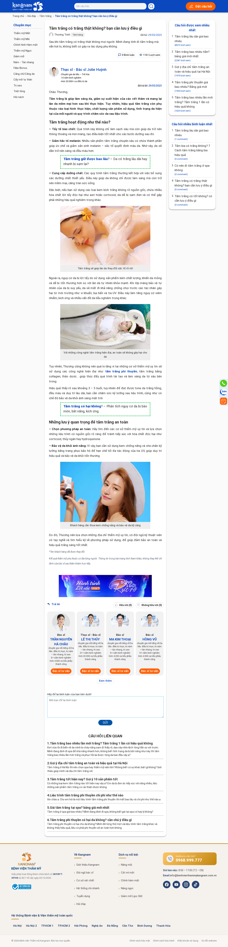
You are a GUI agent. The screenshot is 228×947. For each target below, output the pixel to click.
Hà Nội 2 (31, 925)
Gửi (105, 722)
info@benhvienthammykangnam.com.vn (193, 875)
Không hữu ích (151, 605)
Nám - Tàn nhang (24, 62)
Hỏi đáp (31, 16)
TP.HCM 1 (47, 925)
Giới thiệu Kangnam (87, 864)
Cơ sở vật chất (85, 880)
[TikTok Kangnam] (195, 884)
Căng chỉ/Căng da (24, 73)
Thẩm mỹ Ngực (23, 50)
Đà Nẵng (112, 925)
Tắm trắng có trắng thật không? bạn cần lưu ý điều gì (193, 185)
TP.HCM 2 (64, 925)
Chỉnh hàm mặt (130, 880)
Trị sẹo (18, 85)
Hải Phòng (80, 925)
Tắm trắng (45, 16)
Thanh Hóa (163, 925)
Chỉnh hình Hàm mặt (26, 44)
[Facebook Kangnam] (166, 884)
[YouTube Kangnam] (176, 884)
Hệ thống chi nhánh (87, 888)
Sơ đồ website (209, 940)
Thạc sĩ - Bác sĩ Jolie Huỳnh (84, 69)
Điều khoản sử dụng (188, 940)
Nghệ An (97, 925)
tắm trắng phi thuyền (121, 371)
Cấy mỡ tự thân (23, 79)
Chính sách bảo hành (163, 940)
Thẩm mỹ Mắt (22, 33)
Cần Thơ (127, 925)
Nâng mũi (126, 864)
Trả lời (55, 604)
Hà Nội (17, 925)
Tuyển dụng (83, 896)
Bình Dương (144, 925)
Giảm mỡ (19, 56)
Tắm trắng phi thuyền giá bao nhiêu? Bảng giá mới (191, 86)
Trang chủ (18, 16)
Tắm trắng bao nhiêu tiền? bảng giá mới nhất (192, 56)
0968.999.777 (189, 860)
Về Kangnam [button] (82, 854)
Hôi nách (19, 97)
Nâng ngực (127, 888)
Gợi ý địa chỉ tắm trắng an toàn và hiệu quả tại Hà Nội (192, 71)
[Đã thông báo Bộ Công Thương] (21, 889)
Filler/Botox (20, 68)
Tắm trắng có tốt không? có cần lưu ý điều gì (193, 200)
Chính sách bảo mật (139, 940)
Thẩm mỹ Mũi (22, 39)
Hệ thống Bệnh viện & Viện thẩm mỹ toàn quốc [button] (42, 915)
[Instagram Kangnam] (186, 884)
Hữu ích (125, 605)
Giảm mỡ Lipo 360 (131, 896)
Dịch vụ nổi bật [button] (128, 854)
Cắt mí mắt (127, 872)
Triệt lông (19, 91)
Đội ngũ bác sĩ (85, 872)
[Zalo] (223, 392)
